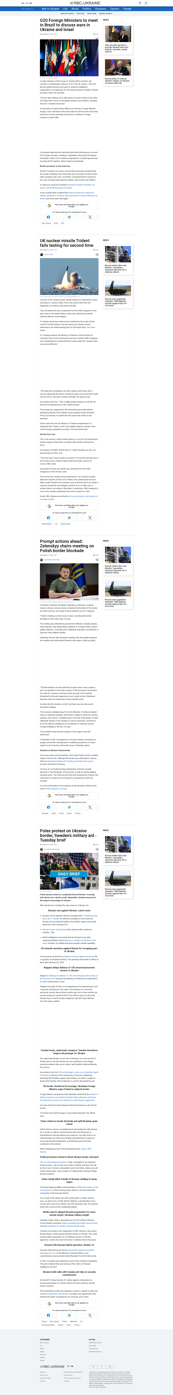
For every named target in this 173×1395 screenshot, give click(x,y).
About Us (43, 1372)
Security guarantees (48, 1325)
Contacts (67, 1381)
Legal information (45, 1378)
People (127, 8)
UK (56, 524)
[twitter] (101, 1367)
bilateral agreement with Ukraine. (55, 1294)
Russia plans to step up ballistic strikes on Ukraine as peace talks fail (117, 81)
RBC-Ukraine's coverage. (57, 789)
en (27, 3)
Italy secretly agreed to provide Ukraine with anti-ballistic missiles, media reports (117, 48)
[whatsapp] (110, 1367)
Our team (43, 1381)
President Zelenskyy (105, 13)
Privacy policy (68, 1375)
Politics (86, 8)
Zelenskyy (45, 813)
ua (23, 3)
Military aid (73, 1321)
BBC (56, 402)
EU (81, 1321)
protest (69, 813)
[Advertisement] (69, 135)
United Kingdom (47, 524)
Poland (61, 813)
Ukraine (44, 1321)
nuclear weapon (65, 524)
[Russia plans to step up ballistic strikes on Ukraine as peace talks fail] (118, 67)
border (54, 813)
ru (31, 3)
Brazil (56, 223)
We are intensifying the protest (53, 1162)
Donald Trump (91, 13)
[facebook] (93, 1367)
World (74, 8)
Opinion (114, 8)
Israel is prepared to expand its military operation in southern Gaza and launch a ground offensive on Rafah (69, 196)
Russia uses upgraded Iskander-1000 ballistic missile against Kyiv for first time (116, 302)
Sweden (60, 1325)
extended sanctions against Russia (77, 956)
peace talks (81, 13)
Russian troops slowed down (54, 929)
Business (100, 8)
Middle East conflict (67, 13)
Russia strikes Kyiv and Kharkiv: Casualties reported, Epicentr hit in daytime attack (116, 268)
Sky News (91, 327)
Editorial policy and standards (73, 1372)
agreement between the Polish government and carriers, (70, 761)
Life (65, 8)
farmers (77, 813)
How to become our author (72, 1378)
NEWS (106, 20)
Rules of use (44, 1375)
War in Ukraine (50, 8)
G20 (62, 223)
